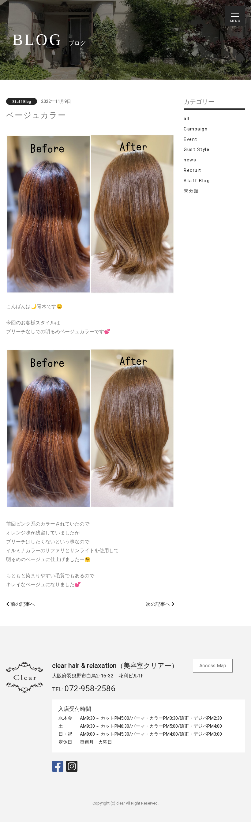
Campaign (196, 129)
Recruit (192, 170)
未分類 (191, 191)
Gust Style (196, 149)
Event (190, 139)
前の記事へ (22, 604)
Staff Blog (197, 180)
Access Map (212, 666)
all (186, 118)
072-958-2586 (90, 688)
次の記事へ (158, 604)
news (190, 160)
